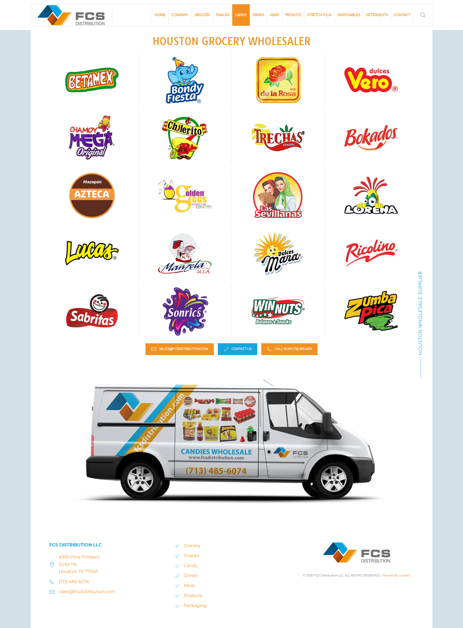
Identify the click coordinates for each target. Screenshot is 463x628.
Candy (191, 565)
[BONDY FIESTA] (185, 80)
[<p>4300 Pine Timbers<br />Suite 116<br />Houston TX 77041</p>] (52, 564)
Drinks (191, 575)
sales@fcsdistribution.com (183, 349)
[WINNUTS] (278, 311)
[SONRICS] (185, 311)
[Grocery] (177, 545)
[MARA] (278, 253)
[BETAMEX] (92, 80)
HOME (160, 15)
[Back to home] (72, 15)
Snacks (191, 555)
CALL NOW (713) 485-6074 (293, 349)
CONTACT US (242, 349)
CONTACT (402, 15)
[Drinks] (177, 575)
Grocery (192, 545)
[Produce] (177, 595)
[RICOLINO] (371, 253)
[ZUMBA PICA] (371, 311)
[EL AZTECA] (92, 195)
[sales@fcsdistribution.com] (52, 591)
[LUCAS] (92, 253)
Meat (189, 585)
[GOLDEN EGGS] (185, 195)
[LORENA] (371, 195)
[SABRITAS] (92, 311)
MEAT (274, 15)
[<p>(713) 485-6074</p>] (52, 581)
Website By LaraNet (396, 575)
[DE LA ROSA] (278, 80)
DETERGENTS (377, 15)
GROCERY (202, 15)
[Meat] (177, 585)
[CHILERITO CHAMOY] (185, 138)
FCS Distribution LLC (75, 544)
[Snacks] (177, 555)
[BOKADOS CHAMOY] (371, 138)
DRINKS (258, 15)
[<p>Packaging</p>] (177, 605)
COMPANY (180, 15)
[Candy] (177, 565)
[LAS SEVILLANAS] (278, 195)
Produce (193, 595)
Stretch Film (319, 15)
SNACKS (222, 15)
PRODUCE (293, 15)
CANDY (241, 15)
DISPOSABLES (348, 15)
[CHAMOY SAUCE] (92, 138)
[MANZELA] (185, 253)
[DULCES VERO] (371, 80)
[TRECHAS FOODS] (278, 138)
